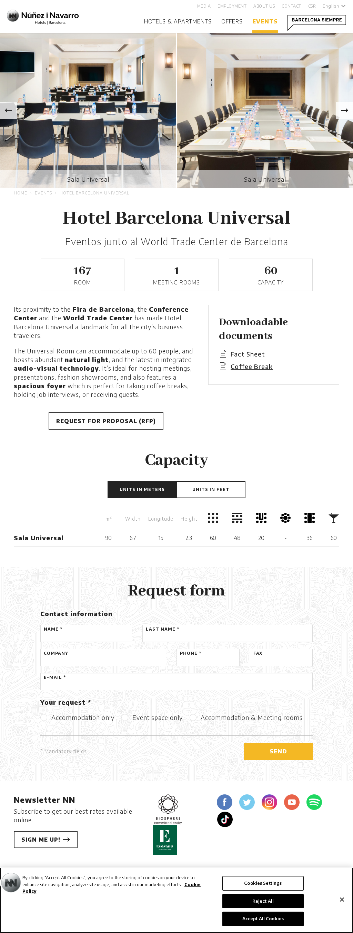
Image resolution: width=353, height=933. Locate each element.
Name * (53, 629)
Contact (291, 6)
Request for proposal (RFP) (106, 421)
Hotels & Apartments (178, 21)
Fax (257, 653)
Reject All (263, 901)
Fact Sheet (248, 354)
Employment (232, 6)
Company (56, 653)
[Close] (342, 899)
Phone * (190, 653)
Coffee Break (252, 366)
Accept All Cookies (263, 918)
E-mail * (55, 677)
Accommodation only (82, 717)
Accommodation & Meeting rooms (252, 717)
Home (20, 192)
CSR (312, 6)
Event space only (157, 717)
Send (278, 751)
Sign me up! (41, 839)
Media (204, 6)
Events (265, 21)
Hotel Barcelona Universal (94, 192)
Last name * (162, 629)
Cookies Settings (263, 883)
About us (264, 6)
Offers (232, 21)
